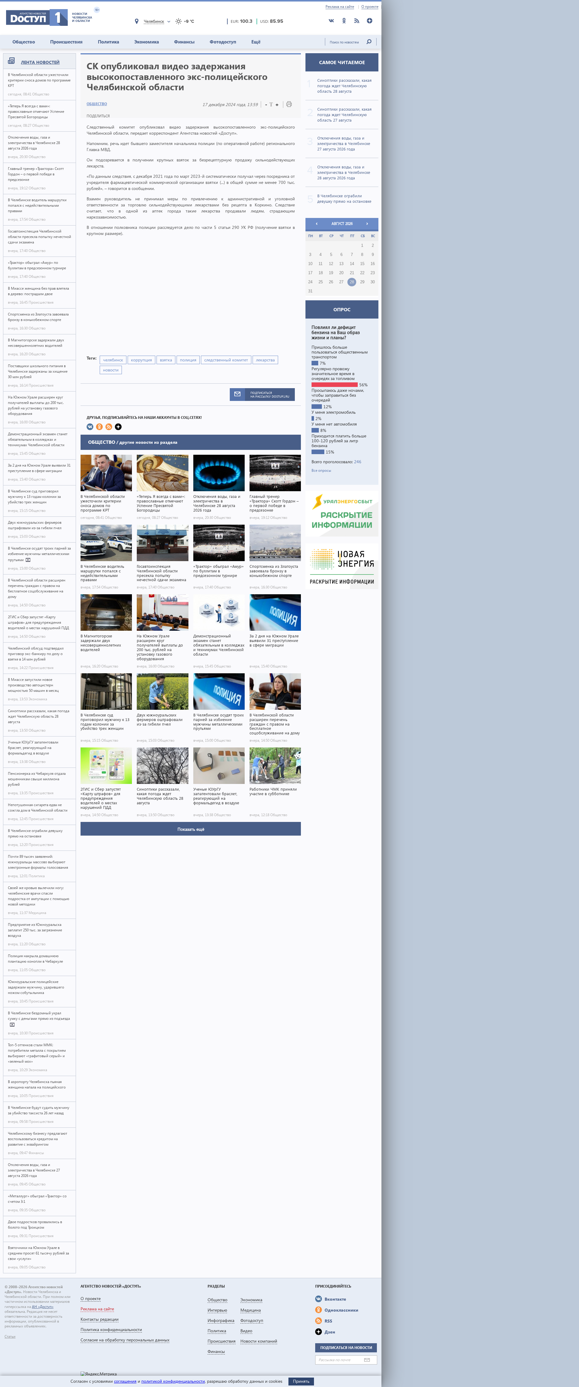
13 (341, 264)
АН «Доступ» (42, 1306)
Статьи (10, 1336)
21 (352, 273)
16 (372, 264)
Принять (301, 1381)
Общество (23, 42)
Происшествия (66, 42)
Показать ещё (190, 829)
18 (321, 273)
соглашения (125, 1381)
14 (352, 264)
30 (372, 282)
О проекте (369, 7)
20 (341, 273)
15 (362, 264)
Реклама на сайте (340, 7)
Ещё (255, 42)
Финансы (184, 42)
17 (310, 273)
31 (310, 291)
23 (372, 273)
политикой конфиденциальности (173, 1381)
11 (320, 264)
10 (310, 264)
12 (331, 264)
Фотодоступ (223, 42)
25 (321, 282)
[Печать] (289, 105)
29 (362, 282)
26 (331, 282)
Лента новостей (40, 62)
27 (341, 282)
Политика (108, 42)
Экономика (146, 42)
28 (352, 282)
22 (362, 273)
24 (310, 282)
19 (331, 273)
